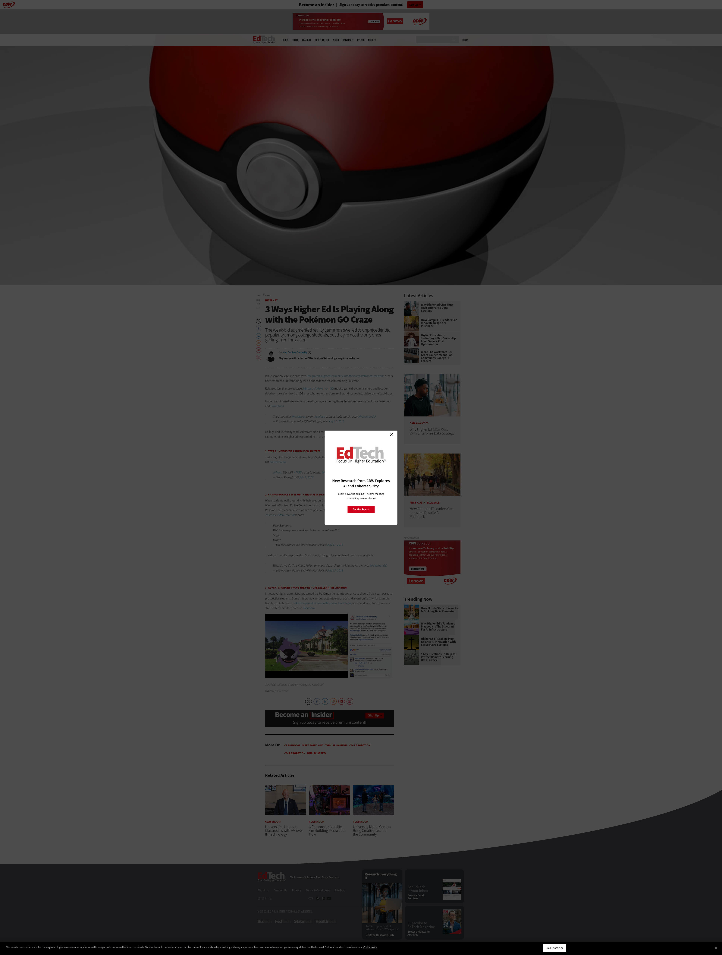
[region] (361, 948)
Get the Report (361, 509)
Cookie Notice (370, 947)
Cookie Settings (555, 948)
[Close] (716, 948)
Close (391, 434)
